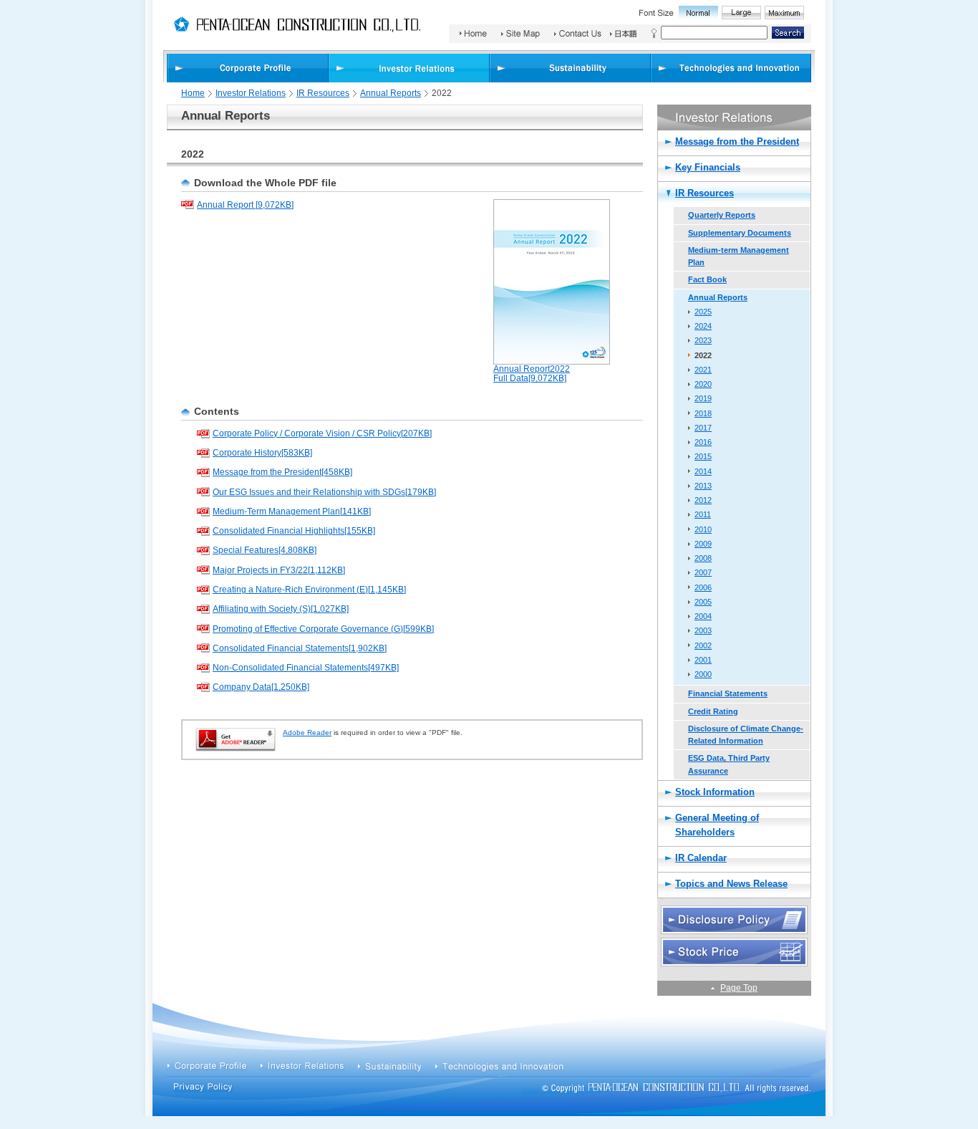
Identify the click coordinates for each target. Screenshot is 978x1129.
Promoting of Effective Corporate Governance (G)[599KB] (323, 629)
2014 (703, 471)
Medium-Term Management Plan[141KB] (292, 511)
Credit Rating (713, 711)
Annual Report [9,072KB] (245, 205)
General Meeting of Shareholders (717, 824)
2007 (703, 572)
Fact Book (707, 279)
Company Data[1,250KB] (261, 687)
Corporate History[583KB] (262, 452)
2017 (703, 427)
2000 (703, 674)
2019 (703, 398)
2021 (703, 369)
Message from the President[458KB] (282, 472)
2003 (703, 630)
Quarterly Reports (721, 215)
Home (193, 93)
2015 (703, 456)
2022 (703, 355)
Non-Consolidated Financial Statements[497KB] (306, 667)
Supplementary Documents (739, 233)
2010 (703, 529)
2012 (703, 500)
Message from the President (737, 141)
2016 (703, 442)
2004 (703, 616)
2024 (703, 326)
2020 (703, 384)
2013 (703, 485)
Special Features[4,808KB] (264, 550)
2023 (703, 340)
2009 (703, 543)
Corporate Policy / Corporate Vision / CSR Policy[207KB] (322, 433)
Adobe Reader (307, 732)
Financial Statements (728, 693)
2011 (702, 514)
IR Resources (322, 93)
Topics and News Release (731, 883)
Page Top (738, 988)
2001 (703, 659)
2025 (703, 311)
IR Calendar (701, 857)
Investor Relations (251, 93)
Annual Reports (390, 93)
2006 (703, 587)
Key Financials (707, 167)
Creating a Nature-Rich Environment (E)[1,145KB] (309, 589)
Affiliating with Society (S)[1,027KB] (281, 609)
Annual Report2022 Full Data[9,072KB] (531, 374)
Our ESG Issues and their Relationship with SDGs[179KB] (324, 492)
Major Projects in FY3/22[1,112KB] (279, 570)
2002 (703, 645)
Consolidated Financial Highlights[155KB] (294, 531)
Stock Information (715, 792)
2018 (703, 413)
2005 (703, 601)
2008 (703, 558)
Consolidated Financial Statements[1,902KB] (300, 648)
